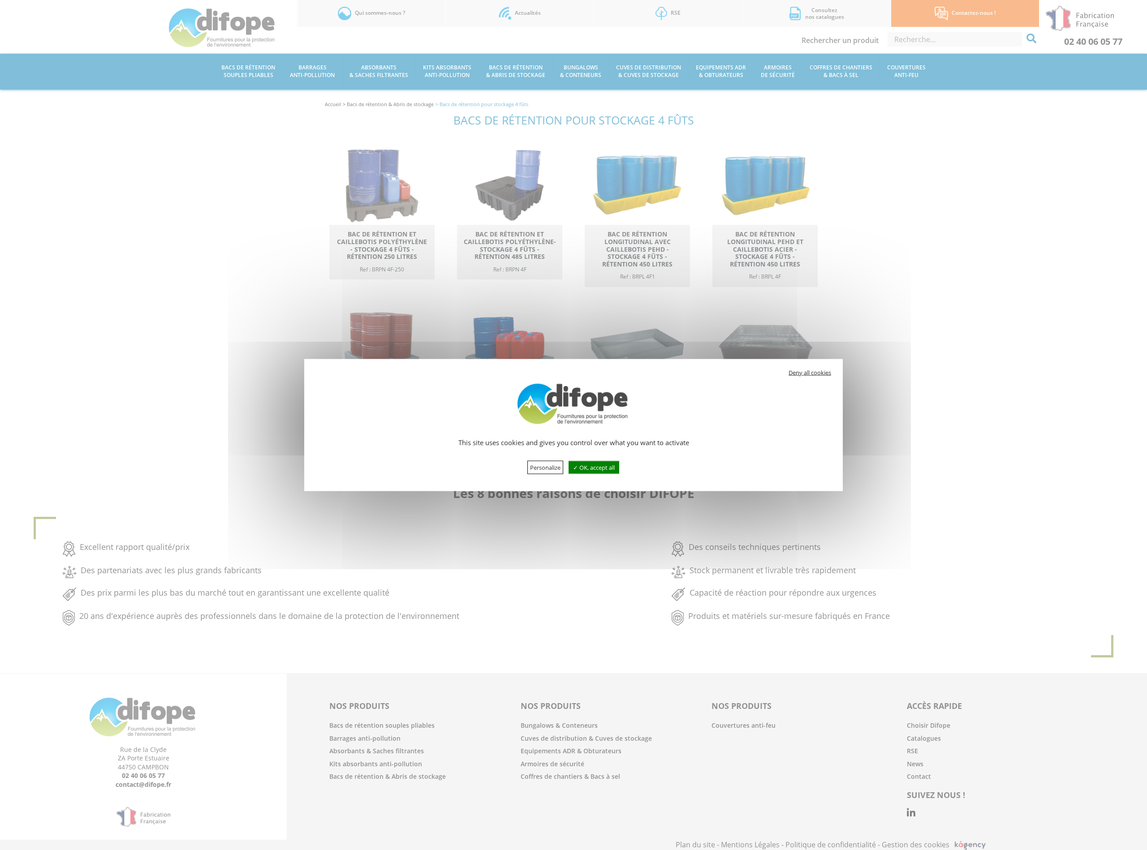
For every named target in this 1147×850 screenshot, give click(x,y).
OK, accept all (596, 467)
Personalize (545, 467)
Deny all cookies (810, 373)
